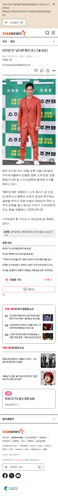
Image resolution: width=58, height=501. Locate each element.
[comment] (42, 70)
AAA (26, 449)
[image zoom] (51, 161)
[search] (47, 32)
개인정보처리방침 (17, 437)
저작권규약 (6, 441)
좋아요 (31, 289)
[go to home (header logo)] (14, 33)
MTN (33, 446)
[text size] (54, 70)
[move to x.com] (11, 475)
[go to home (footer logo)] (13, 431)
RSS (23, 441)
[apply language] (21, 22)
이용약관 (16, 441)
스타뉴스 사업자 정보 (9, 455)
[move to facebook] (5, 475)
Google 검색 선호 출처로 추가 (16, 65)
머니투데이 (24, 446)
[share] (48, 70)
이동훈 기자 (7, 60)
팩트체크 (30, 441)
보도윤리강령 (40, 441)
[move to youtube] (18, 475)
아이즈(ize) (35, 449)
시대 (11, 449)
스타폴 (44, 449)
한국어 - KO (16, 467)
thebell (18, 449)
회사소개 (5, 437)
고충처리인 (43, 437)
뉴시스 (40, 446)
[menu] (53, 32)
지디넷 (4, 449)
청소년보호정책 (31, 437)
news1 (47, 446)
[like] (36, 70)
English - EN (17, 22)
